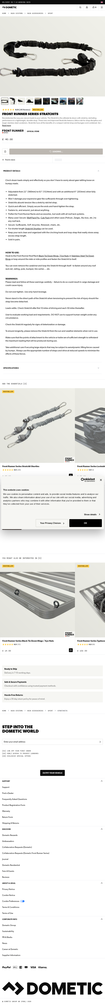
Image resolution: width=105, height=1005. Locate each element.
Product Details (11, 171)
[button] (8, 160)
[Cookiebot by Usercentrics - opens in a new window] (83, 480)
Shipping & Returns (10, 823)
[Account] (87, 7)
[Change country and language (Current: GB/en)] (102, 2)
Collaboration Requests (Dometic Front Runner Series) (25, 853)
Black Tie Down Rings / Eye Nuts (54, 256)
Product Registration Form (13, 805)
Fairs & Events (8, 871)
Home (4, 13)
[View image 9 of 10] (71, 101)
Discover (6, 829)
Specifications (11, 368)
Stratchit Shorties (33, 228)
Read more (6, 125)
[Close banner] (101, 480)
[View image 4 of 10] (29, 101)
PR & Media (15, 937)
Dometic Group (17, 925)
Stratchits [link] (62, 711)
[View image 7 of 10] (54, 101)
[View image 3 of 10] (21, 101)
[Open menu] (101, 7)
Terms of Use (7, 913)
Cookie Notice (8, 895)
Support (6, 781)
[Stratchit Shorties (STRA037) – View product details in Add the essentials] (37, 434)
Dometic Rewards (10, 835)
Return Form (7, 817)
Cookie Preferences (10, 901)
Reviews (5, 877)
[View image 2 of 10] (13, 101)
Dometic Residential (19, 865)
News (13, 943)
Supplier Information (11, 955)
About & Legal (8, 883)
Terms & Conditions (10, 907)
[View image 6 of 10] (46, 101)
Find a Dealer (8, 793)
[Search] (80, 7)
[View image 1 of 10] (4, 101)
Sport (50, 13)
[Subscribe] (100, 742)
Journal (5, 859)
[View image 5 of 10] (38, 101)
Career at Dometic (18, 949)
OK (85, 523)
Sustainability (8, 931)
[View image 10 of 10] (79, 101)
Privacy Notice (8, 889)
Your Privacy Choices (50, 523)
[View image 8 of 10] (63, 101)
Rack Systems (17, 13)
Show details (90, 514)
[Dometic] (9, 7)
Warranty (6, 811)
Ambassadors (8, 841)
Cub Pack (45, 217)
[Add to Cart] (71, 650)
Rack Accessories (35, 13)
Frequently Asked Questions (14, 799)
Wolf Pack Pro (33, 217)
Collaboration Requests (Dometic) (17, 847)
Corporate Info (9, 919)
